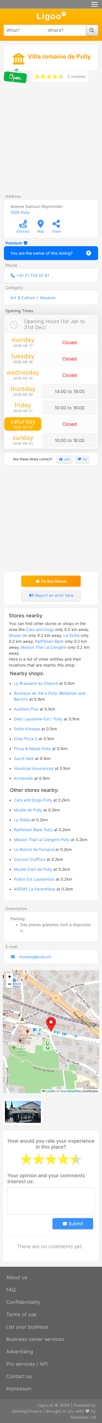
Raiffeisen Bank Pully (33, 829)
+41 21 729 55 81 (33, 275)
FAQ (11, 1290)
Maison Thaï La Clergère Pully (42, 839)
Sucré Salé (24, 758)
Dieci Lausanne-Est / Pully (38, 718)
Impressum (18, 1389)
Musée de (18, 635)
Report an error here (53, 595)
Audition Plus (26, 709)
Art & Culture (22, 297)
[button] (51, 1024)
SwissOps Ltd (83, 1417)
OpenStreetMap (70, 1091)
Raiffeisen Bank (49, 641)
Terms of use (21, 1314)
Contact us (19, 1376)
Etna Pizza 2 (25, 738)
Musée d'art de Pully (33, 869)
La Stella (71, 635)
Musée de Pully (28, 809)
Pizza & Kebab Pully (32, 748)
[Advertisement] (51, 140)
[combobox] (24, 30)
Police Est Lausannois (34, 879)
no (84, 459)
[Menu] (94, 4)
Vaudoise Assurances (33, 768)
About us (16, 1277)
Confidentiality (23, 1302)
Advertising (19, 1352)
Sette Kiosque (27, 728)
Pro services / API (27, 1364)
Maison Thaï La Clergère (43, 647)
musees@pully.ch (35, 956)
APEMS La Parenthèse (34, 889)
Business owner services (35, 1339)
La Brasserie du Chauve (36, 683)
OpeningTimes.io (27, 1411)
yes (66, 459)
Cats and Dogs (40, 629)
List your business (27, 1327)
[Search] (92, 30)
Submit (75, 1223)
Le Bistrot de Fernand (34, 849)
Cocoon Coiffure (29, 859)
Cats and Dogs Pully (33, 800)
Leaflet (50, 1091)
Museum (48, 297)
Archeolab (23, 778)
